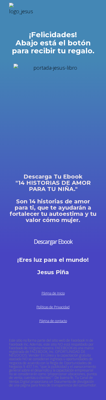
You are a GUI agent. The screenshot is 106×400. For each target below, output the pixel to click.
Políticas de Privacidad (53, 307)
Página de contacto (53, 320)
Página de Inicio (53, 293)
